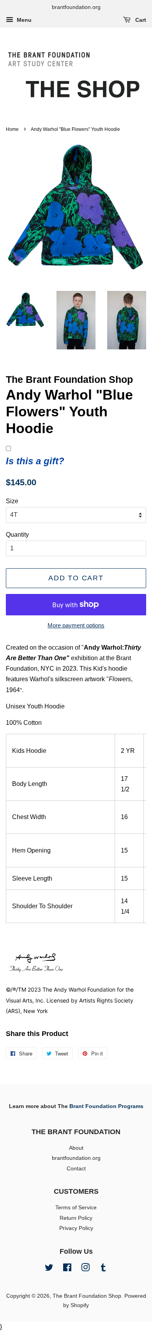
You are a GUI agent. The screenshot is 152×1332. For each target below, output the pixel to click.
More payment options (76, 625)
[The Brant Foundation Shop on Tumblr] (103, 1269)
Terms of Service (76, 1207)
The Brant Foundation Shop (87, 1296)
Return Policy (76, 1218)
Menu (23, 20)
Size (12, 501)
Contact (76, 1169)
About (76, 1148)
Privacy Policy (76, 1228)
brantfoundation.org (76, 1158)
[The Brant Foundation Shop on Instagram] (85, 1269)
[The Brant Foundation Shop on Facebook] (67, 1269)
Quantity (17, 534)
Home (12, 129)
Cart (140, 20)
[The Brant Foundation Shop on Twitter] (49, 1269)
